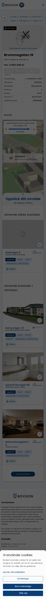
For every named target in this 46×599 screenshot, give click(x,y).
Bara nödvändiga (23, 586)
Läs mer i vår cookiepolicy (14, 572)
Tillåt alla (23, 593)
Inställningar (23, 578)
